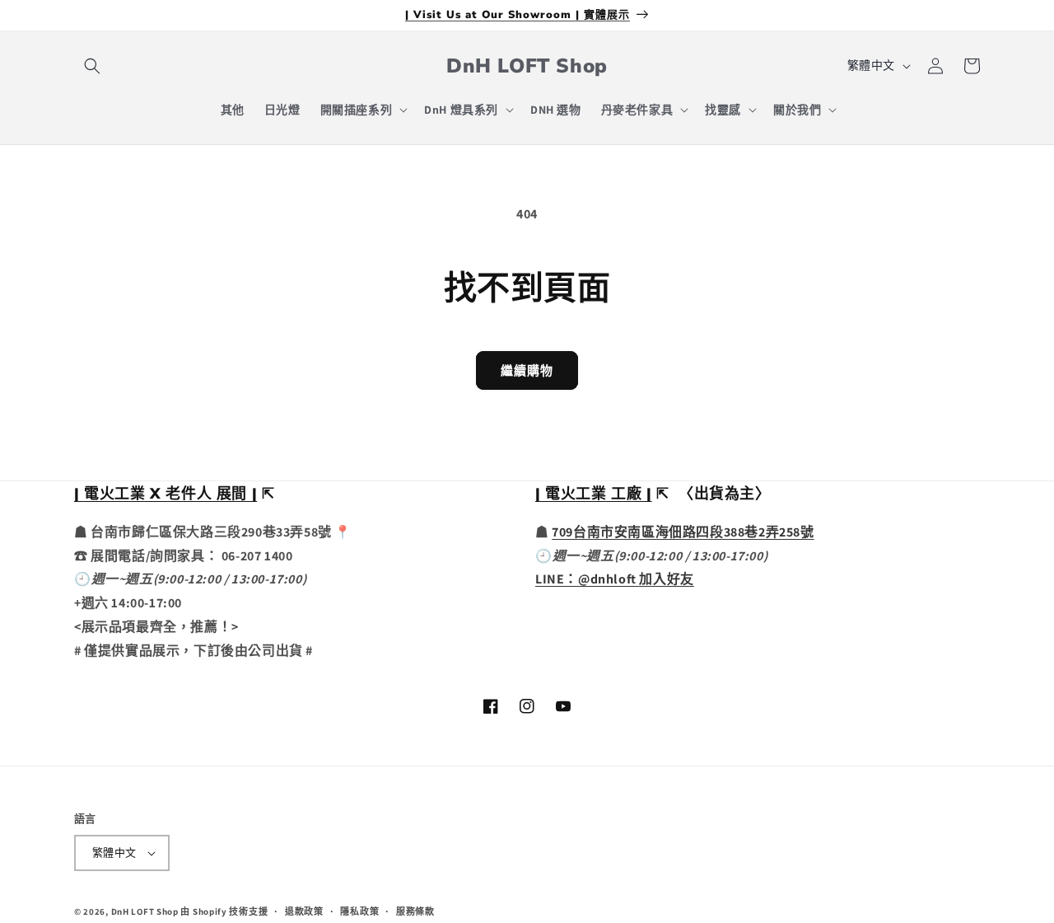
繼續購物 (527, 370)
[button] (92, 66)
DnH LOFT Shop (145, 911)
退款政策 (304, 911)
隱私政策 (359, 911)
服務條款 (415, 911)
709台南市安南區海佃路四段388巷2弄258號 (683, 532)
